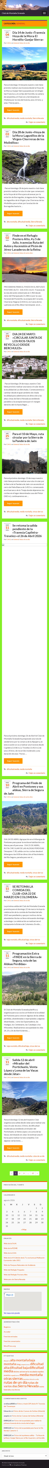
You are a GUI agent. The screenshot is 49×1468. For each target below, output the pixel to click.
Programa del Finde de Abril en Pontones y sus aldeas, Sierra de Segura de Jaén (24, 788)
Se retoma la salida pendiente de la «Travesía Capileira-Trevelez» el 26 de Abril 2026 (23, 531)
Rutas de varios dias (26, 253)
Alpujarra (7, 1361)
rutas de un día (38, 1156)
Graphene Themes (20, 1465)
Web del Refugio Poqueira (14, 1270)
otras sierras (38, 512)
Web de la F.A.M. (10, 1243)
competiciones (25, 1364)
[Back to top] (43, 1462)
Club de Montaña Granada (13, 13)
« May (23, 1229)
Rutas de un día (25, 43)
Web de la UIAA (10, 1253)
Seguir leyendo (13, 110)
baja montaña (12, 940)
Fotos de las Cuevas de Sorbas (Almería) (29, 1411)
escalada (33, 1371)
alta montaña (12, 222)
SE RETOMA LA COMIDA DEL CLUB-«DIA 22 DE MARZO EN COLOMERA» (21, 892)
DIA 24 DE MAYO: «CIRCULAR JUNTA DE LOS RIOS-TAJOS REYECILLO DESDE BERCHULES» (23, 341)
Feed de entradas (10, 1336)
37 (33, 1173)
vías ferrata (16, 1390)
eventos (7, 1375)
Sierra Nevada (38, 118)
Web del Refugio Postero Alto (15, 1275)
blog (18, 1364)
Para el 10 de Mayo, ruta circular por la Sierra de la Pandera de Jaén (28, 437)
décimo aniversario (21, 1371)
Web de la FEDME (11, 1248)
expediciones (15, 1375)
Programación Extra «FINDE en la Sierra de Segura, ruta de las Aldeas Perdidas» (23, 959)
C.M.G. (9, 43)
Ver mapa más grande (12, 1313)
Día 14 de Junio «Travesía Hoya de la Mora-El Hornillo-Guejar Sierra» (28, 36)
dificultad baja (23, 940)
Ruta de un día (34, 1379)
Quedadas (26, 1379)
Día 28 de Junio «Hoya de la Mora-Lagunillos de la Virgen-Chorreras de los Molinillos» (24, 137)
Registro (7, 1327)
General (16, 43)
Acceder (7, 1332)
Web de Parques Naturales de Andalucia (19, 1265)
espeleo (40, 1372)
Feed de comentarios (12, 1341)
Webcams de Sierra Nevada (14, 1279)
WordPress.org (10, 1346)
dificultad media (13, 118)
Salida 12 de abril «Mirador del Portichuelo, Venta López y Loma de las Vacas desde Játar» (21, 1067)
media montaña (26, 118)
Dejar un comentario (37, 122)
